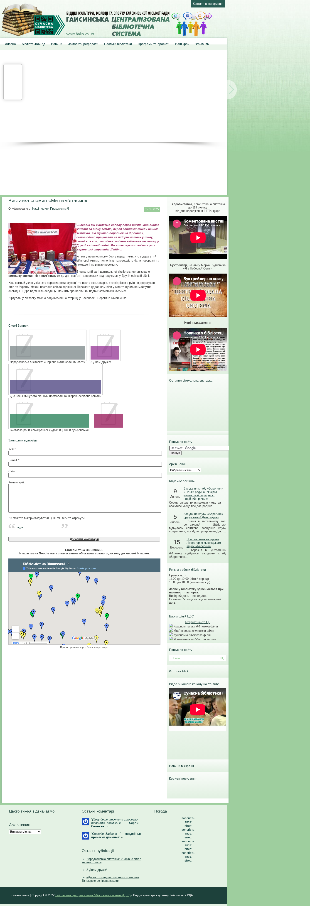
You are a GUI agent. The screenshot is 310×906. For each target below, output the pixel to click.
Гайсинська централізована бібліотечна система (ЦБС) (92, 895)
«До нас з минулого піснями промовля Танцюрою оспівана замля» (110, 879)
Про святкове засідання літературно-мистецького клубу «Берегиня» (204, 543)
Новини (56, 44)
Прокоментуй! (59, 208)
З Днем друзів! (96, 870)
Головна (10, 44)
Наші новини (40, 208)
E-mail (13, 460)
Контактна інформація (208, 3)
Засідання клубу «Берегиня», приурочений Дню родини (204, 515)
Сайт (11, 471)
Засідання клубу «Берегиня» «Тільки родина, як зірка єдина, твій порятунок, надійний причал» (203, 493)
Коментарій (16, 482)
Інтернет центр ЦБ (197, 622)
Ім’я (12, 449)
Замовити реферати (83, 44)
